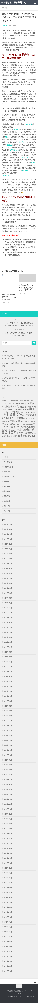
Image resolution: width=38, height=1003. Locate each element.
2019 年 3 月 (7, 927)
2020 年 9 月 (7, 839)
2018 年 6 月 (7, 971)
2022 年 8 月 (7, 726)
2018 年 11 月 (8, 947)
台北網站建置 (23, 412)
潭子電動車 (10, 427)
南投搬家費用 (26, 407)
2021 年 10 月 (8, 775)
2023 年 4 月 (7, 686)
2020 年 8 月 (7, 843)
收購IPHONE (19, 424)
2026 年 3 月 (7, 539)
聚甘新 (34, 433)
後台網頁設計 (6, 424)
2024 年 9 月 (7, 603)
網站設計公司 (14, 430)
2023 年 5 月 (7, 681)
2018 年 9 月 (7, 956)
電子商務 (6, 511)
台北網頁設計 (27, 170)
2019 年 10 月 (8, 893)
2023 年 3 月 (7, 691)
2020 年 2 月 (7, 873)
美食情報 (6, 506)
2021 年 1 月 (7, 819)
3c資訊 (5, 457)
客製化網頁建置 (9, 477)
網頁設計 (22, 142)
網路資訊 (4, 8)
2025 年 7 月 (7, 573)
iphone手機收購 (10, 401)
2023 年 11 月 (8, 652)
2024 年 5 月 (7, 623)
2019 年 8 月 (7, 902)
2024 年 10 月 (8, 598)
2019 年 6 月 (7, 912)
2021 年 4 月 (7, 804)
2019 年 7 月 (7, 907)
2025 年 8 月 (7, 569)
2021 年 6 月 (7, 794)
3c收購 (4, 401)
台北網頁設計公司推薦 (13, 418)
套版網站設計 (8, 467)
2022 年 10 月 (8, 716)
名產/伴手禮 (7, 462)
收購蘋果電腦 (27, 424)
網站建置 (23, 427)
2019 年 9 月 (7, 897)
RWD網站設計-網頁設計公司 (13, 2)
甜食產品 (6, 486)
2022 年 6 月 (7, 735)
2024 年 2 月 (7, 637)
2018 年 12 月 (8, 942)
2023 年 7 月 (7, 672)
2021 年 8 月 (7, 785)
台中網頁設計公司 (18, 410)
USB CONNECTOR (11, 403)
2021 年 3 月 (7, 809)
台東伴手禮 (26, 418)
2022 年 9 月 (7, 721)
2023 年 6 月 (7, 677)
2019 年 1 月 (7, 937)
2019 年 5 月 (7, 917)
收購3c (13, 424)
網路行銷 (6, 496)
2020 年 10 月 (8, 834)
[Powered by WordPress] (12, 996)
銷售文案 (17, 435)
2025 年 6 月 (7, 578)
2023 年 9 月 (7, 662)
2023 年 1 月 (7, 701)
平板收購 (33, 421)
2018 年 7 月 (7, 966)
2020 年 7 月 (7, 848)
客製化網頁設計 (25, 421)
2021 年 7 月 (7, 789)
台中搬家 (25, 158)
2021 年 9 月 (7, 780)
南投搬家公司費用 (12, 406)
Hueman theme (29, 996)
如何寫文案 (14, 420)
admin (5, 25)
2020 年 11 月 (8, 829)
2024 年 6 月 (7, 618)
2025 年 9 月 (7, 564)
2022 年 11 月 (8, 711)
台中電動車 (28, 124)
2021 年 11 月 (8, 770)
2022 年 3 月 (7, 750)
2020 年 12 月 (8, 824)
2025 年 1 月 (7, 588)
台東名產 (31, 418)
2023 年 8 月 (7, 667)
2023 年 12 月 (8, 647)
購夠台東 (9, 436)
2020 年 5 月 (7, 858)
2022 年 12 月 (8, 706)
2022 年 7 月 (7, 731)
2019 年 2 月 (7, 932)
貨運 (4, 436)
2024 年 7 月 (7, 613)
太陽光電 (8, 137)
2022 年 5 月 (7, 740)
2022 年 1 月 (7, 760)
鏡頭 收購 (26, 436)
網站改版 (29, 427)
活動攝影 (6, 481)
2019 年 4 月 (7, 922)
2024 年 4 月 (7, 627)
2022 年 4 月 (7, 745)
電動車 (32, 436)
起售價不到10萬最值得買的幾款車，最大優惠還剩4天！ (9, 297)
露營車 (33, 163)
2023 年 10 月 (8, 657)
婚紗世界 (6, 472)
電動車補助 (6, 176)
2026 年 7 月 (7, 529)
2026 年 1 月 (7, 549)
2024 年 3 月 (7, 632)
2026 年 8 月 (7, 524)
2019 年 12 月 (8, 883)
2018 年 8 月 (7, 961)
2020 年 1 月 (7, 878)
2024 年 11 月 (8, 593)
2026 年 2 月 (7, 544)
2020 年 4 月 (7, 863)
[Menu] (35, 2)
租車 (18, 426)
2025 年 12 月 (8, 554)
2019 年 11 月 (8, 888)
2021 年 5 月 (7, 799)
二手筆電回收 (24, 404)
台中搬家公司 (14, 150)
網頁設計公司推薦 (24, 433)
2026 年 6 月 (7, 534)
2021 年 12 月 (8, 765)
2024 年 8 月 (7, 608)
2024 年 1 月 (7, 642)
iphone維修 (16, 129)
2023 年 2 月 (7, 696)
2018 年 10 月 (8, 951)
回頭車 (9, 145)
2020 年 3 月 (7, 868)
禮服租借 (6, 491)
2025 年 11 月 (8, 559)
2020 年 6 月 (7, 853)
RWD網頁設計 (28, 401)
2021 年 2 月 (7, 814)
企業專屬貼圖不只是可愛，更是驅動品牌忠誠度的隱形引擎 (26, 287)
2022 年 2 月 (7, 755)
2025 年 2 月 (7, 583)
